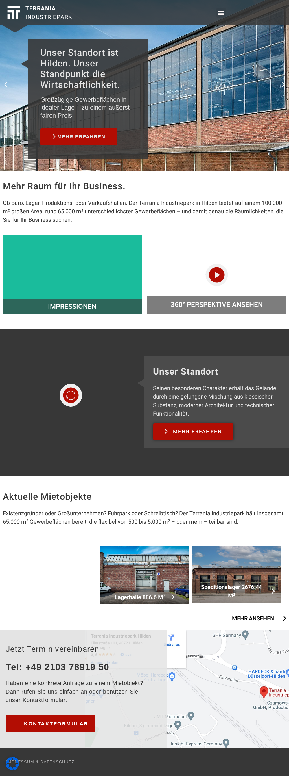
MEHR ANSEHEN (253, 618)
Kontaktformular (56, 724)
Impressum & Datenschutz (40, 762)
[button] (221, 13)
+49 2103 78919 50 (67, 667)
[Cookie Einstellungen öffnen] (12, 768)
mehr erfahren (80, 137)
